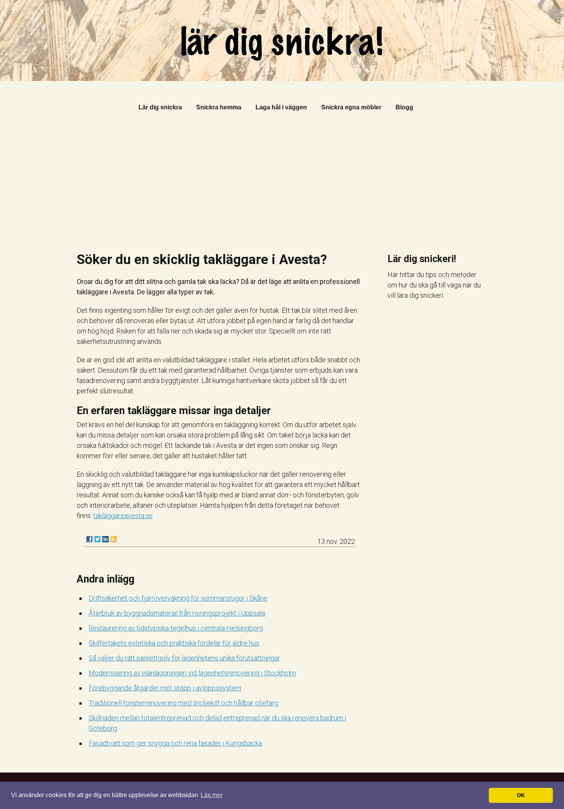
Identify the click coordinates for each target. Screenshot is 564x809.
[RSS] (113, 539)
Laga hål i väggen (281, 107)
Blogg (404, 107)
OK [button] (521, 795)
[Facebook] (89, 539)
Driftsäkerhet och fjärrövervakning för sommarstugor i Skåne (178, 598)
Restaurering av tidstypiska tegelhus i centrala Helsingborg (176, 628)
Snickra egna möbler (351, 107)
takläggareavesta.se (123, 516)
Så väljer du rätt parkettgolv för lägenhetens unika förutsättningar (184, 658)
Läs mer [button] (212, 795)
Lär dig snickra (160, 107)
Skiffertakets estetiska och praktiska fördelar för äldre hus (174, 643)
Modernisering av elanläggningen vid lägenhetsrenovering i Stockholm (192, 673)
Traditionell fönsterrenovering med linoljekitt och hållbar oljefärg (183, 703)
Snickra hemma (218, 107)
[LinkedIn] (105, 539)
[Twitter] (97, 539)
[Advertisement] (282, 184)
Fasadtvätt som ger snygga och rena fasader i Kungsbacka (175, 743)
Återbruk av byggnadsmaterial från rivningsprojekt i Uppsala (177, 613)
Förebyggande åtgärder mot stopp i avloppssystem (165, 688)
